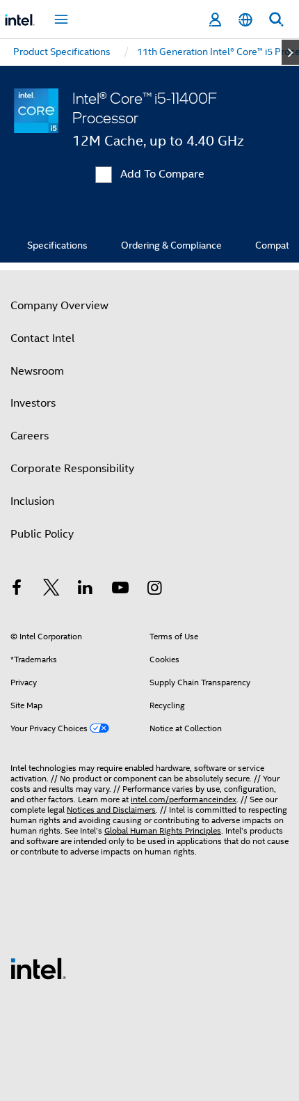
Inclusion (32, 501)
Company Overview (59, 306)
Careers (29, 436)
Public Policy (42, 534)
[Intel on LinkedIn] (85, 589)
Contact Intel (42, 338)
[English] (245, 20)
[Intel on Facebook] (17, 589)
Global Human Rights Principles (162, 830)
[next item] (290, 52)
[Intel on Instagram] (154, 589)
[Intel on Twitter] (51, 589)
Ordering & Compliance (171, 245)
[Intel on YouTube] (120, 589)
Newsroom (37, 371)
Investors (33, 403)
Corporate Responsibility (72, 469)
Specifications (57, 245)
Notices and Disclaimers (111, 809)
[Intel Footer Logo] (38, 968)
